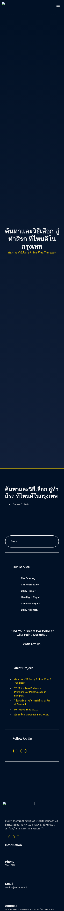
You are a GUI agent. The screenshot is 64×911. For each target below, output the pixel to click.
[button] (9, 525)
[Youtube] (25, 751)
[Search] (53, 541)
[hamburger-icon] (58, 6)
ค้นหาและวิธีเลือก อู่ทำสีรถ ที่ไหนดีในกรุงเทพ (32, 252)
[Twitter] (17, 751)
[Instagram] (21, 751)
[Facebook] (13, 751)
